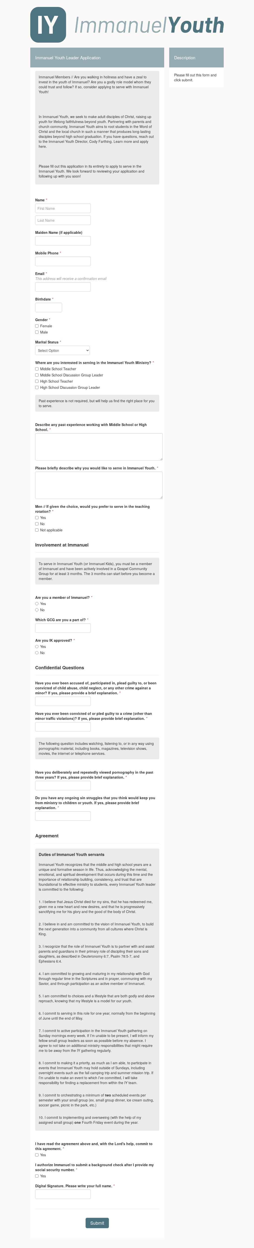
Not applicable (51, 529)
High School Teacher (56, 381)
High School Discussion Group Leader (70, 387)
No (42, 523)
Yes (43, 517)
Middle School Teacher (58, 368)
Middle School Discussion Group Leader (71, 374)
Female (46, 325)
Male (44, 332)
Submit (97, 1223)
